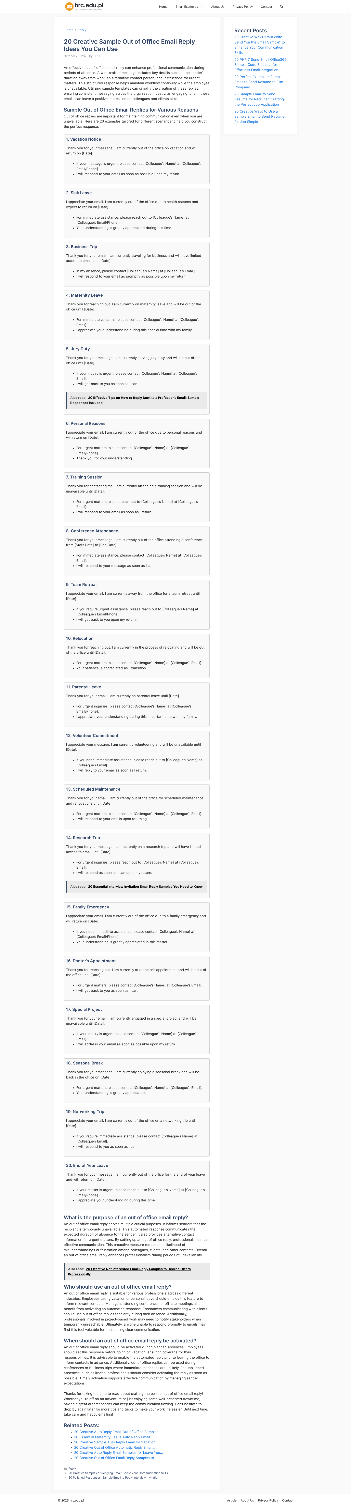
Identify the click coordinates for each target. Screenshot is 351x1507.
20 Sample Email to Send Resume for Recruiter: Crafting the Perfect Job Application (259, 99)
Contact (266, 7)
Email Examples (187, 7)
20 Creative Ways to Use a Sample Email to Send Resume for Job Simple (259, 116)
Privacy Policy (243, 7)
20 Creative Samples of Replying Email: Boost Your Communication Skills (118, 1473)
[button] (281, 6)
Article (232, 1500)
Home (163, 7)
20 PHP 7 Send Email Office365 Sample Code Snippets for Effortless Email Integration (260, 65)
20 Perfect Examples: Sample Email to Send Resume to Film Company (258, 82)
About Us (217, 7)
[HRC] (86, 6)
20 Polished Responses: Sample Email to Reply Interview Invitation (113, 1477)
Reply (81, 30)
